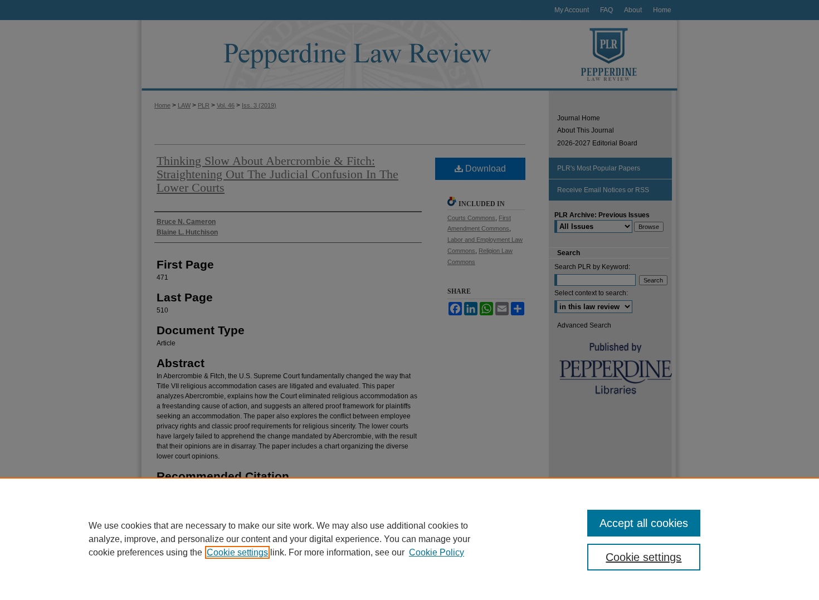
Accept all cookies (643, 523)
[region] (409, 538)
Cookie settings (237, 552)
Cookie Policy (436, 552)
